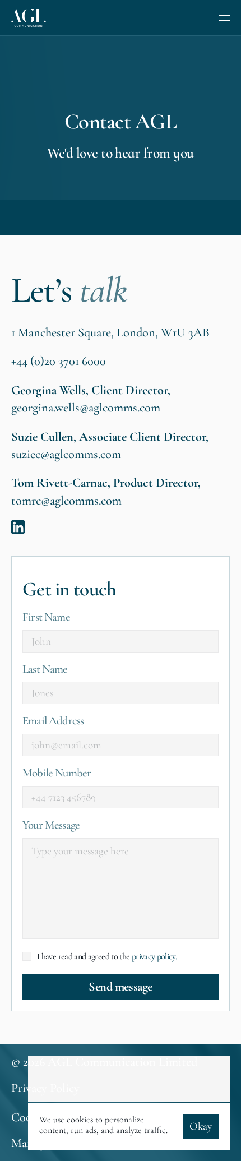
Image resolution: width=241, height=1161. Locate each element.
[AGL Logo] (28, 18)
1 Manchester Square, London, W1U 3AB (110, 332)
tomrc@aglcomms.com (66, 499)
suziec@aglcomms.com (66, 453)
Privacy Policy (45, 1088)
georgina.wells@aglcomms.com (85, 407)
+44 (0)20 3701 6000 (58, 360)
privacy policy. (154, 955)
